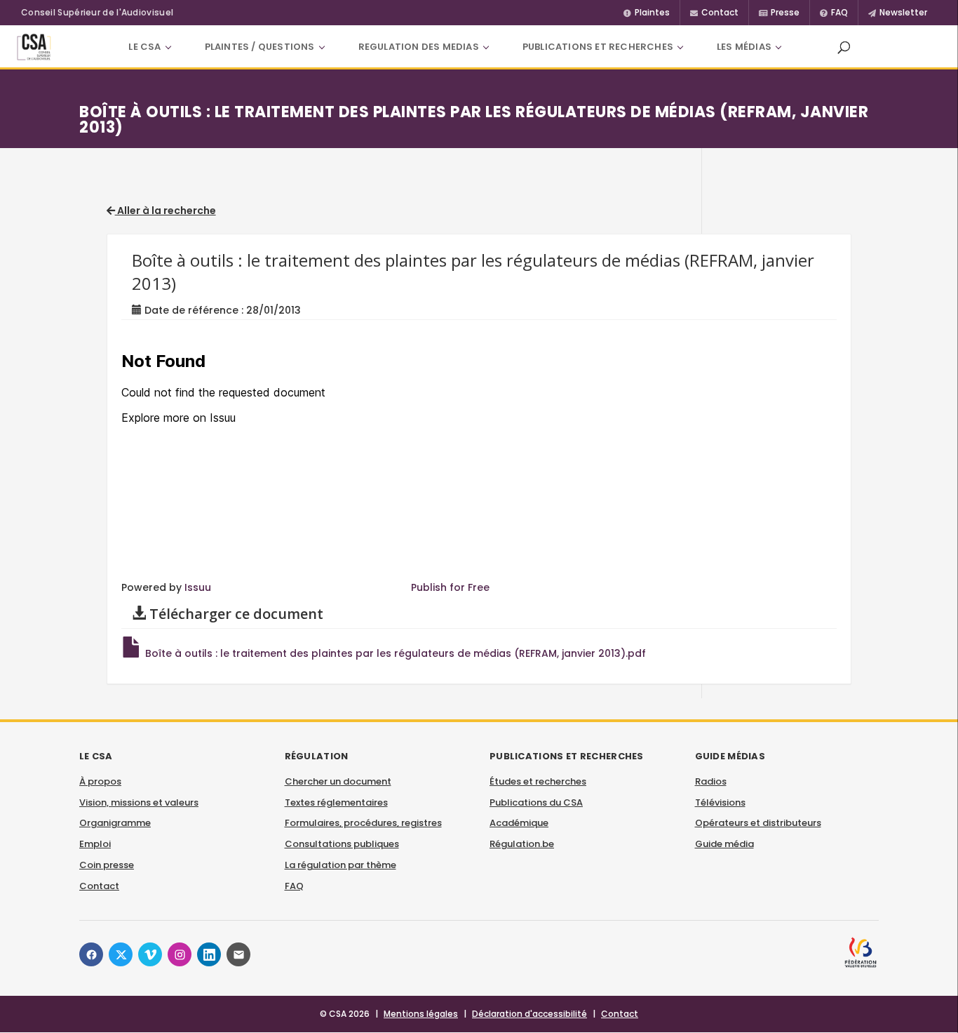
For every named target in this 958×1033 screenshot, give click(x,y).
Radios (711, 781)
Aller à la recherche (165, 211)
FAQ (294, 886)
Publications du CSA (536, 802)
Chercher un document (338, 781)
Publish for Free (450, 587)
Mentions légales (421, 1014)
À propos (100, 781)
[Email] (238, 954)
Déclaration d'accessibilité (529, 1014)
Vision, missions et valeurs (138, 802)
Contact (99, 886)
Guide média (724, 844)
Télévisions (720, 802)
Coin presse (106, 865)
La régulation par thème (340, 865)
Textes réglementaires (336, 802)
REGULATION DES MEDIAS (418, 46)
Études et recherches (538, 781)
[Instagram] (179, 954)
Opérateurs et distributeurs (758, 822)
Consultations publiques (342, 844)
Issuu (197, 587)
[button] (843, 47)
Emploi (95, 844)
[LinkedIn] (209, 954)
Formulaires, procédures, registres (363, 822)
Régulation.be (522, 844)
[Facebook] (91, 954)
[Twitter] (121, 954)
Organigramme (115, 822)
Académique (519, 822)
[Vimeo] (150, 954)
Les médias (744, 46)
